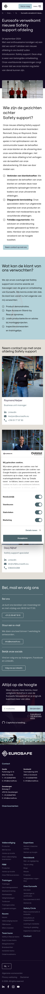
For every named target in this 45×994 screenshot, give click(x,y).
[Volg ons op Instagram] (13, 986)
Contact (28, 936)
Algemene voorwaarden (12, 973)
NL (5, 966)
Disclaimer (24, 977)
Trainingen (7, 880)
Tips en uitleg (28, 864)
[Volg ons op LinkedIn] (3, 986)
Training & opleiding (31, 927)
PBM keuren (6, 924)
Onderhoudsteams (9, 954)
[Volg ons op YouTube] (18, 986)
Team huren (7, 933)
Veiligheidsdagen (8, 898)
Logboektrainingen (9, 908)
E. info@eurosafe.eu (9, 781)
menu (35, 6)
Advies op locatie (8, 853)
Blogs (26, 868)
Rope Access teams (9, 940)
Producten (6, 846)
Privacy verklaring (9, 977)
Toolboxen (6, 901)
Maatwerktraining (8, 891)
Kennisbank (29, 857)
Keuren (5, 914)
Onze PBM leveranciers (10, 875)
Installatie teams (8, 951)
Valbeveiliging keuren (10, 921)
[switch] (38, 505)
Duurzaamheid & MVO (32, 899)
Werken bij (27, 903)
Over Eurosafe (9, 13)
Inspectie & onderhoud (32, 931)
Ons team (27, 890)
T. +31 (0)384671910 (9, 778)
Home (3, 13)
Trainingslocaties (8, 905)
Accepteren (23, 538)
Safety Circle (30, 908)
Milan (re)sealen (8, 928)
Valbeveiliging (8, 842)
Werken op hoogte (30, 852)
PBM (4, 864)
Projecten (27, 875)
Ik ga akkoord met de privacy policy (36, 716)
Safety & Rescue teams (10, 937)
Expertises (29, 842)
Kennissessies (7, 894)
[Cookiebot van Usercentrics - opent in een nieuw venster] (31, 453)
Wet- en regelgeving (31, 861)
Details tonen (31, 530)
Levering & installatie (31, 924)
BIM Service (6, 850)
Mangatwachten (8, 944)
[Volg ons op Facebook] (8, 986)
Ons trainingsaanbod (10, 887)
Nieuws (16, 13)
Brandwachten (7, 947)
